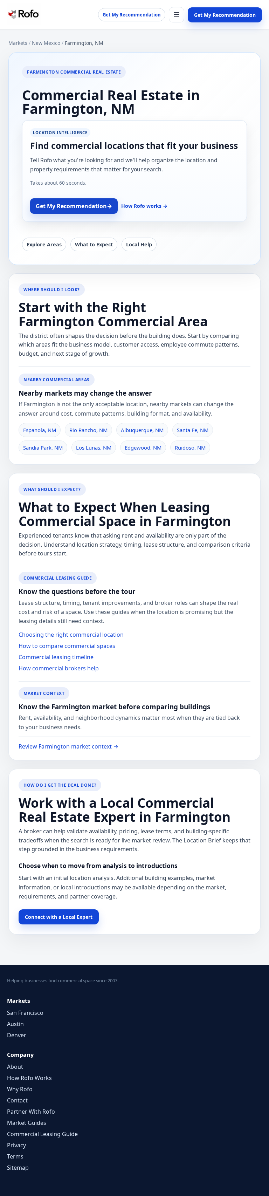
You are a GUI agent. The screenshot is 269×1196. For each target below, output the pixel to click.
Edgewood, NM (143, 447)
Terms (15, 1156)
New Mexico (46, 43)
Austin (15, 1024)
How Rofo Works (29, 1078)
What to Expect (94, 244)
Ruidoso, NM (190, 447)
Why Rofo (20, 1089)
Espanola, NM (39, 429)
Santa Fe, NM (192, 429)
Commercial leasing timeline (56, 657)
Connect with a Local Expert (58, 917)
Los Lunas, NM (93, 447)
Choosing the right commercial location (71, 634)
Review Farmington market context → (68, 746)
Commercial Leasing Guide (42, 1134)
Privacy (16, 1145)
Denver (16, 1035)
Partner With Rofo (31, 1111)
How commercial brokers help (59, 668)
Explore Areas (44, 244)
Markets (17, 43)
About (15, 1067)
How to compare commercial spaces (67, 646)
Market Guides (26, 1123)
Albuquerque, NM (142, 429)
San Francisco (25, 1013)
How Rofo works (144, 206)
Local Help (139, 244)
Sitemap (18, 1167)
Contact (17, 1100)
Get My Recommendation (132, 15)
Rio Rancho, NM (88, 429)
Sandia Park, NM (43, 447)
